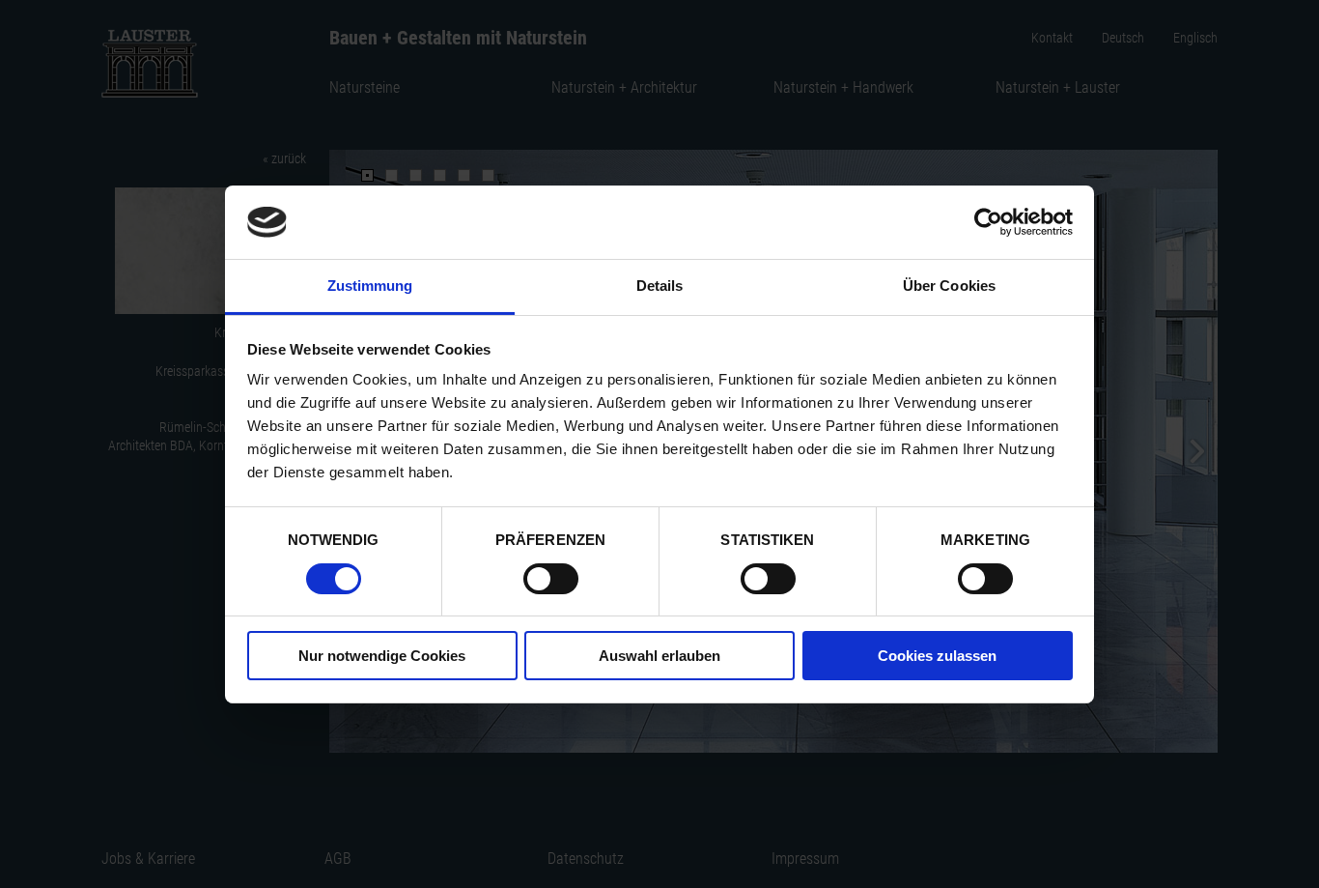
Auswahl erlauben (659, 655)
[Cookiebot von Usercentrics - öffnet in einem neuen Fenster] (988, 222)
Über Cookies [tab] (949, 285)
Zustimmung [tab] (370, 285)
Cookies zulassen (937, 655)
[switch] (550, 578)
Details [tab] (660, 285)
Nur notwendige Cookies (381, 655)
